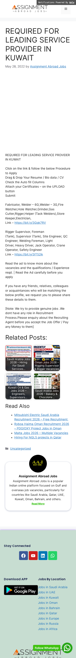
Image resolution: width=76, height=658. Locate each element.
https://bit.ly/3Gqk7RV (30, 222)
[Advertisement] (38, 113)
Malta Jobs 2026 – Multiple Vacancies (41, 433)
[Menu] (66, 9)
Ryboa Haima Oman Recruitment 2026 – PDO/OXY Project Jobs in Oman (41, 426)
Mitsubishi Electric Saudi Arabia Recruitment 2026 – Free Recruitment (41, 417)
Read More (38, 503)
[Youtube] (33, 555)
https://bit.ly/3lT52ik (28, 254)
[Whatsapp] (52, 555)
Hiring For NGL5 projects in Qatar (37, 437)
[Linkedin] (43, 555)
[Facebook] (23, 555)
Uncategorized (20, 448)
